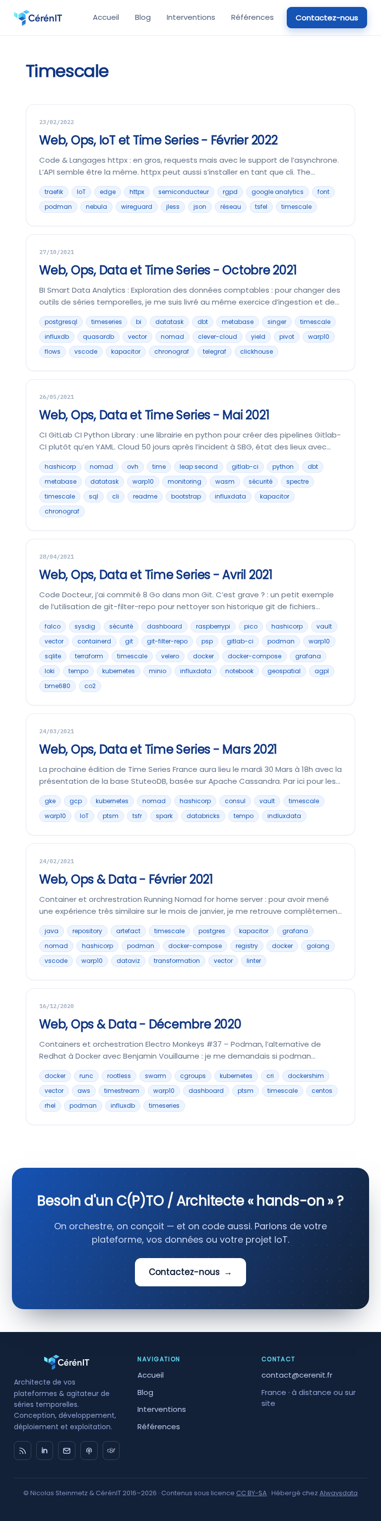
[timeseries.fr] (111, 1450)
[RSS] (22, 1450)
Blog (143, 17)
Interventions (191, 17)
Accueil (106, 17)
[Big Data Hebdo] (89, 1450)
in (45, 1451)
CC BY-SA (251, 1493)
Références (252, 17)
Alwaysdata (338, 1493)
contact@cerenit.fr (296, 1375)
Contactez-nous (327, 17)
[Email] (66, 1450)
